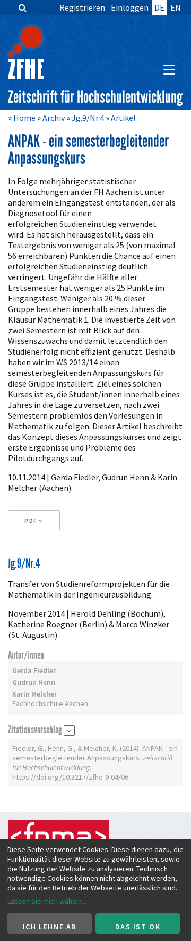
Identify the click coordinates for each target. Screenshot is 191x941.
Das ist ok (138, 926)
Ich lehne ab (49, 926)
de (159, 7)
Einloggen (130, 7)
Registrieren (82, 7)
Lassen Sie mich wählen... (46, 901)
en (175, 7)
